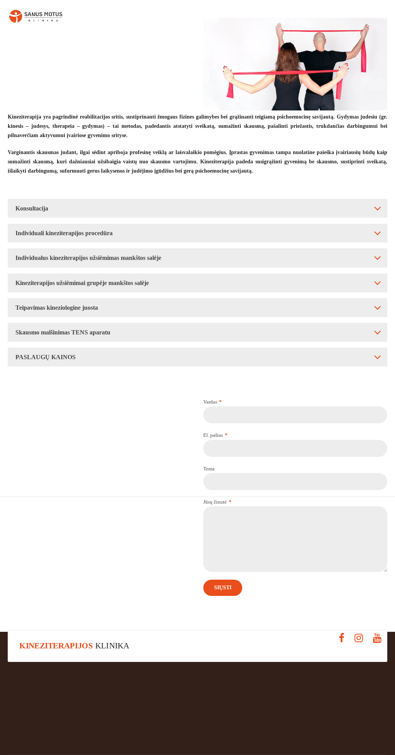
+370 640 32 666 (197, 734)
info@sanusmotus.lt (328, 734)
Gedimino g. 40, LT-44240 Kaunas (67, 734)
